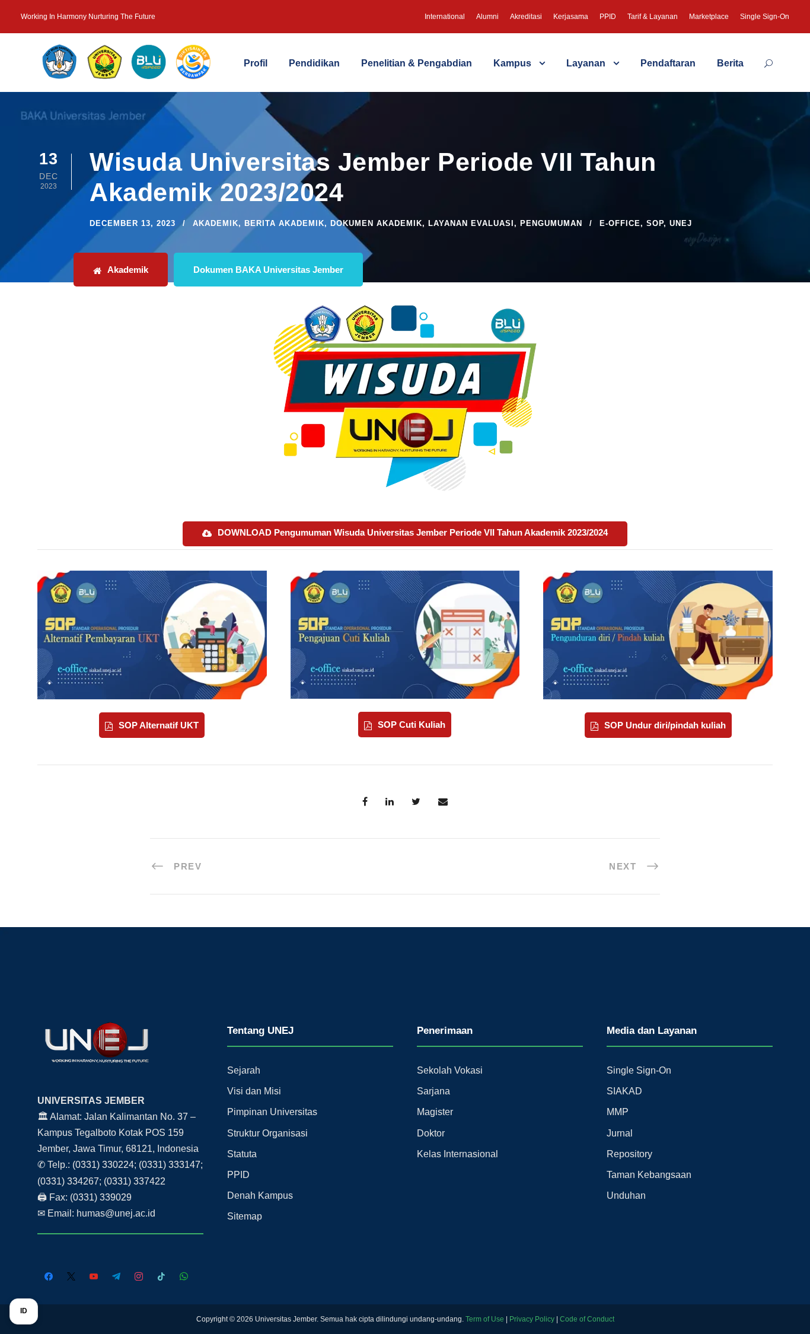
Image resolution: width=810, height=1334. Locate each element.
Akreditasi (526, 16)
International (445, 16)
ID (24, 1310)
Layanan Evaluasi (471, 223)
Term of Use (484, 1319)
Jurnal (620, 1133)
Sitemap (244, 1216)
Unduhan (626, 1195)
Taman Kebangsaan (649, 1175)
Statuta (242, 1154)
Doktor (431, 1133)
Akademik (215, 223)
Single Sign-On (764, 16)
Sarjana (433, 1091)
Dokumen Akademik (376, 223)
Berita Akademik (284, 223)
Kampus (512, 63)
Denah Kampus (260, 1195)
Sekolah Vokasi (450, 1070)
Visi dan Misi (254, 1091)
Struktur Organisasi (267, 1133)
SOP (655, 223)
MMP (618, 1112)
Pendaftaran (668, 63)
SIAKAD (624, 1091)
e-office (619, 223)
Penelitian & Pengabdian (416, 63)
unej (680, 223)
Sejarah (243, 1070)
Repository (629, 1154)
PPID (607, 16)
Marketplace (709, 16)
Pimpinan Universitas (272, 1112)
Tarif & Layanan (652, 16)
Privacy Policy (531, 1319)
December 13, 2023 (133, 223)
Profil (255, 63)
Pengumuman (551, 223)
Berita (730, 63)
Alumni (487, 16)
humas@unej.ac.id (115, 1213)
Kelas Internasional (457, 1154)
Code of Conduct (587, 1319)
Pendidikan (314, 63)
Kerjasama (570, 16)
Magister (435, 1112)
